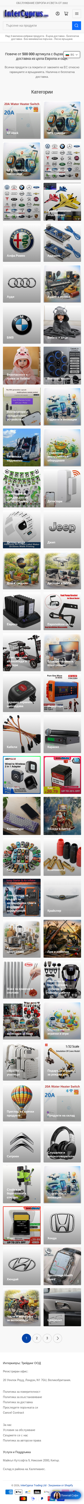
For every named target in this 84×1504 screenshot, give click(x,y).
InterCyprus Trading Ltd (33, 1485)
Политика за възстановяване (22, 1397)
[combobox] (42, 25)
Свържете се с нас (15, 1435)
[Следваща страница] (57, 1338)
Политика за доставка (18, 1402)
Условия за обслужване (19, 1430)
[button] (72, 54)
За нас (7, 1425)
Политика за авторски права (22, 1440)
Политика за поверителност (21, 1392)
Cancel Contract (13, 1412)
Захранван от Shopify (60, 1485)
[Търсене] (76, 26)
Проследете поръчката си (20, 1407)
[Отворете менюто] (76, 13)
